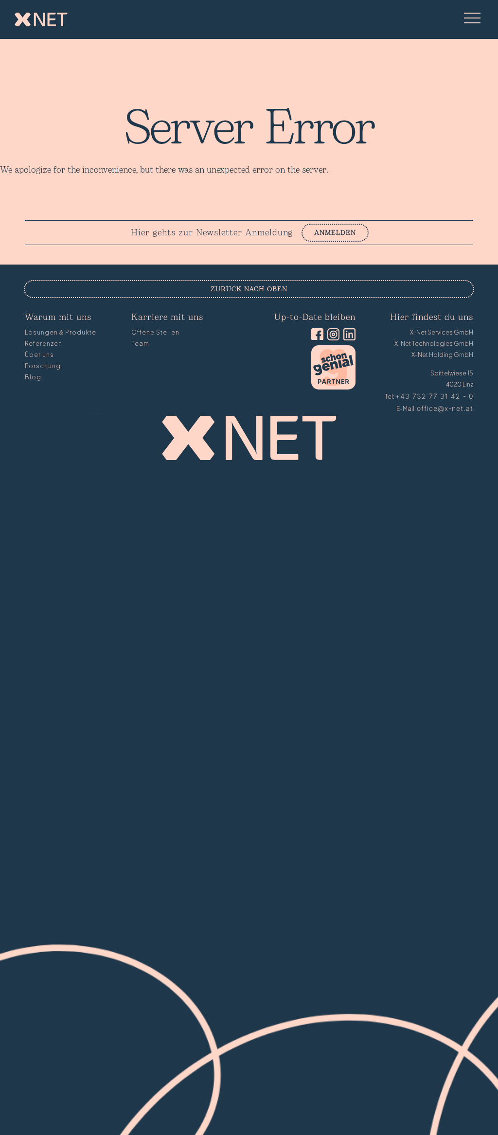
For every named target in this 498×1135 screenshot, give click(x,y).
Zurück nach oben (249, 289)
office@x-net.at (445, 408)
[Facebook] (315, 335)
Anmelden (335, 233)
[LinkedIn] (347, 335)
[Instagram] (331, 335)
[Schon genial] (333, 387)
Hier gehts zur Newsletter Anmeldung (212, 233)
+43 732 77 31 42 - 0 (434, 396)
